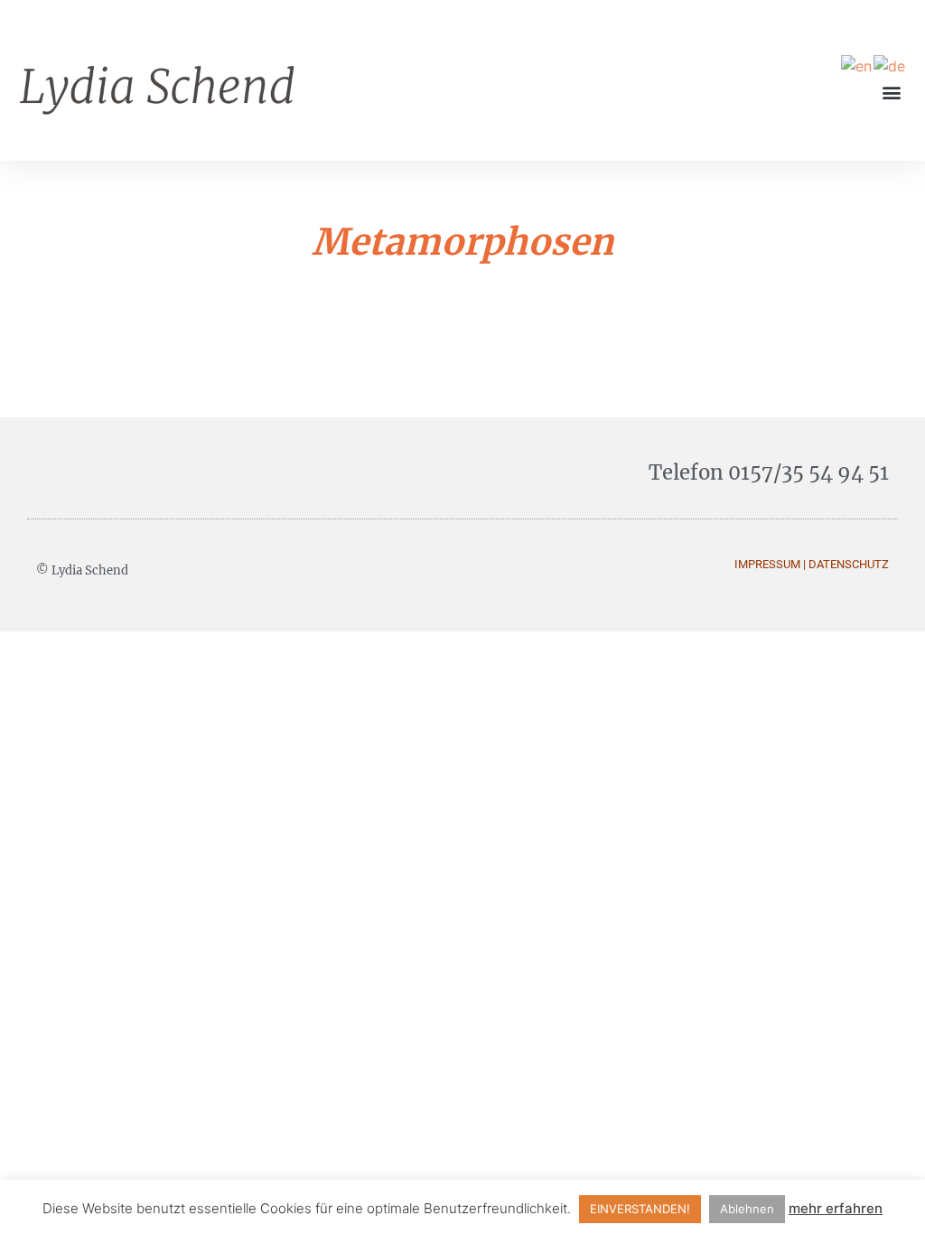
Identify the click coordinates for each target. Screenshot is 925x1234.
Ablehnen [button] (747, 1208)
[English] (857, 65)
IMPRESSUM (767, 564)
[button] (892, 92)
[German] (890, 65)
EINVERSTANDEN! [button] (640, 1208)
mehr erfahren (836, 1208)
